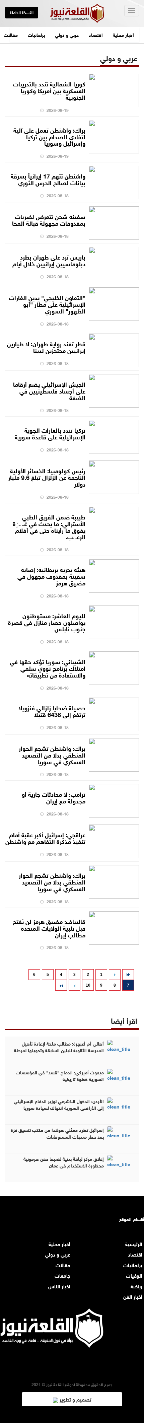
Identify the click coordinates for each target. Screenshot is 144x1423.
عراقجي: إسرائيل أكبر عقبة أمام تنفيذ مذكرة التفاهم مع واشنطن (45, 837)
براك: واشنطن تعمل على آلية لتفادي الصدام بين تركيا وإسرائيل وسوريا (49, 136)
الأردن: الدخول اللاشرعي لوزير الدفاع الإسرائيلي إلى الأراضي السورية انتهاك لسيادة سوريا (59, 1104)
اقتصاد (96, 34)
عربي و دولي (67, 34)
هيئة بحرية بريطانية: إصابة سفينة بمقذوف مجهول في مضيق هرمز (51, 576)
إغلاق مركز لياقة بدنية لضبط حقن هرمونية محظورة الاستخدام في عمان (63, 1161)
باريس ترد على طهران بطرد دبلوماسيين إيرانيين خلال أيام (48, 260)
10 (88, 985)
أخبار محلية (123, 34)
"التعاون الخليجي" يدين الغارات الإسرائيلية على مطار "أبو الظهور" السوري (47, 304)
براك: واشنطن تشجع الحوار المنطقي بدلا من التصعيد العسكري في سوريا (52, 754)
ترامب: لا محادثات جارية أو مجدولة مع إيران (53, 797)
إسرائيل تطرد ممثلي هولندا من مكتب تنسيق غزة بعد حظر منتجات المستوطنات (57, 1133)
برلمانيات (36, 34)
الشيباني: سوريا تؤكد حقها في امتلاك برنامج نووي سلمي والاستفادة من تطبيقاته (47, 668)
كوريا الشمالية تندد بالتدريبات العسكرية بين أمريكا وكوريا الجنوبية (49, 90)
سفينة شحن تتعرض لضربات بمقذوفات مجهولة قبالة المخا (48, 219)
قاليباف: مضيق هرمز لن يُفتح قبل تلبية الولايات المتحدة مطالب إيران (49, 928)
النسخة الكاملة (21, 12)
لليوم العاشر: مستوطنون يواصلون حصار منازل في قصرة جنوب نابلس (46, 622)
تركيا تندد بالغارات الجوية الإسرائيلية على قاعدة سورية (50, 433)
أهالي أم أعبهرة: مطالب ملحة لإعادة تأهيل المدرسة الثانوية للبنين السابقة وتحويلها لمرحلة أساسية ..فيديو (59, 1050)
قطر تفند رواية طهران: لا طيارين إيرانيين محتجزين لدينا (46, 346)
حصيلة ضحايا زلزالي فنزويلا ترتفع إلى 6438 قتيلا (51, 710)
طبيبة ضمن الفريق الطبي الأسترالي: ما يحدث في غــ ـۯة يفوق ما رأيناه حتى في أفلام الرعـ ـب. (49, 526)
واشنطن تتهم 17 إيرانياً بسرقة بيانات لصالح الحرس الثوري (48, 179)
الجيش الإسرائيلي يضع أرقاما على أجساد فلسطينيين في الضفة (49, 390)
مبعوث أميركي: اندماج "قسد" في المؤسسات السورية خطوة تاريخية (60, 1075)
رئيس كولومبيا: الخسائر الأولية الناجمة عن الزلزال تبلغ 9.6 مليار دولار (46, 477)
